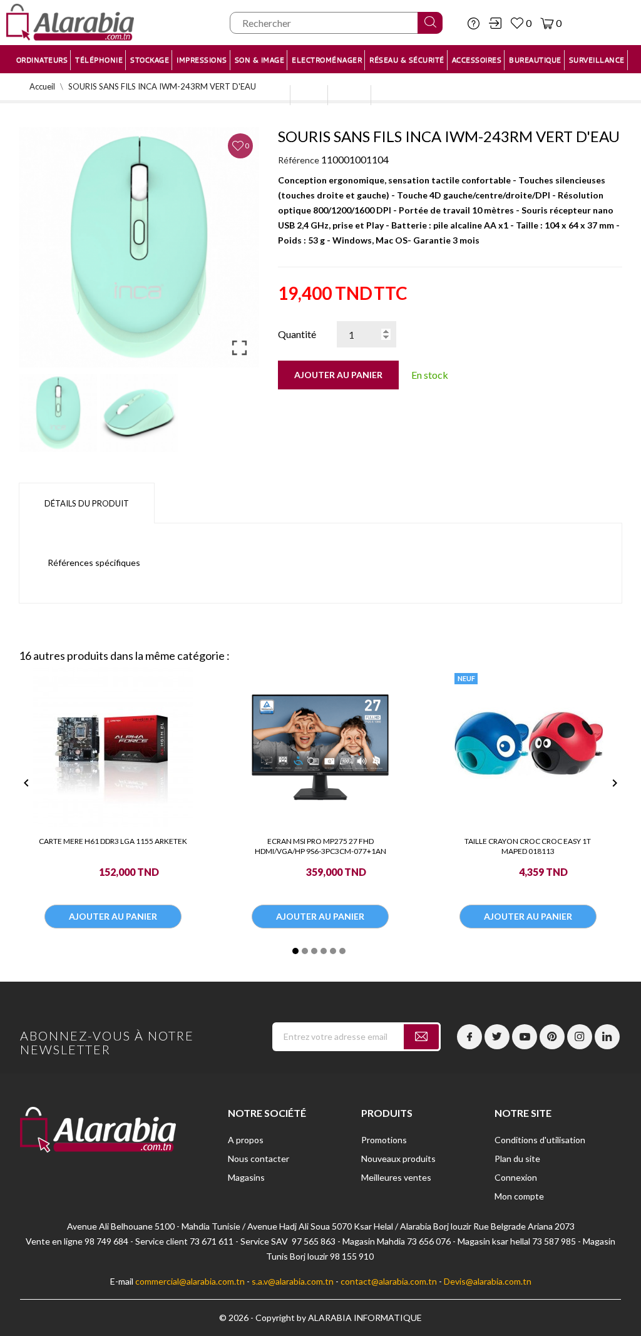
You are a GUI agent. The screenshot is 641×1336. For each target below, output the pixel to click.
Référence (298, 160)
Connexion (516, 1177)
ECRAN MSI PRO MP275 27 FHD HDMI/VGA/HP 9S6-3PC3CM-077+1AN (320, 846)
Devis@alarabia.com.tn (487, 1281)
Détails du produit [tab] (86, 503)
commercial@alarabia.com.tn (190, 1281)
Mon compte (519, 1196)
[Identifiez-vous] (495, 23)
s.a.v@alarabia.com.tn (293, 1281)
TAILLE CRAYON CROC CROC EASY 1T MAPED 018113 (527, 846)
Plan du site (517, 1158)
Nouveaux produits (398, 1158)
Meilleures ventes (396, 1177)
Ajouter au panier (338, 374)
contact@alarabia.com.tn (389, 1281)
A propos (246, 1139)
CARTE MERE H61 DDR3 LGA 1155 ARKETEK (113, 841)
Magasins (246, 1177)
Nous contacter (258, 1158)
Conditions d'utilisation (540, 1139)
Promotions (384, 1139)
